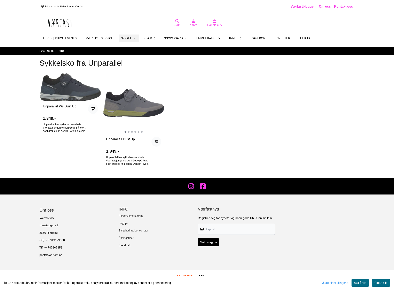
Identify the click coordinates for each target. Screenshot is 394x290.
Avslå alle (360, 282)
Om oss (325, 6)
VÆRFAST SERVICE (99, 38)
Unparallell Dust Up (120, 139)
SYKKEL (52, 51)
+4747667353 (53, 247)
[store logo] (60, 23)
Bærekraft (125, 245)
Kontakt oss (343, 6)
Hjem (42, 51)
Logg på (123, 223)
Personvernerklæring (131, 215)
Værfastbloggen (303, 6)
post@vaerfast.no (50, 255)
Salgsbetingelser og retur (133, 230)
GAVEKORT (259, 38)
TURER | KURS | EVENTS (60, 38)
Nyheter (283, 38)
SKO (61, 51)
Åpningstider (126, 237)
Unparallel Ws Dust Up (59, 106)
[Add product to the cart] (93, 109)
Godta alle (381, 282)
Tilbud (305, 38)
